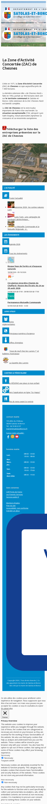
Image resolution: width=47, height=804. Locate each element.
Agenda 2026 (14, 244)
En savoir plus (7, 708)
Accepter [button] (39, 706)
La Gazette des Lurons (18, 363)
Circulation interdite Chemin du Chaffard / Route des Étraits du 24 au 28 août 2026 (26, 285)
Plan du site (11, 505)
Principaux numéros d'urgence (22, 333)
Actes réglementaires (8, 323)
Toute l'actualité (16, 198)
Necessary (8, 758)
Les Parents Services (14, 494)
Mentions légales (13, 503)
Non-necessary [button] (7, 779)
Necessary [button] (5, 755)
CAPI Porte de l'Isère (14, 492)
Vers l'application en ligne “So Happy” (24, 392)
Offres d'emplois (16, 342)
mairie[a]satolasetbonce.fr (16, 429)
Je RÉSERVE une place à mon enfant (24, 383)
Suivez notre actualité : (15, 433)
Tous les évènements (18, 253)
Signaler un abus (13, 511)
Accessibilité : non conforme (17, 508)
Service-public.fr (12, 497)
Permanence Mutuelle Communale (24, 302)
